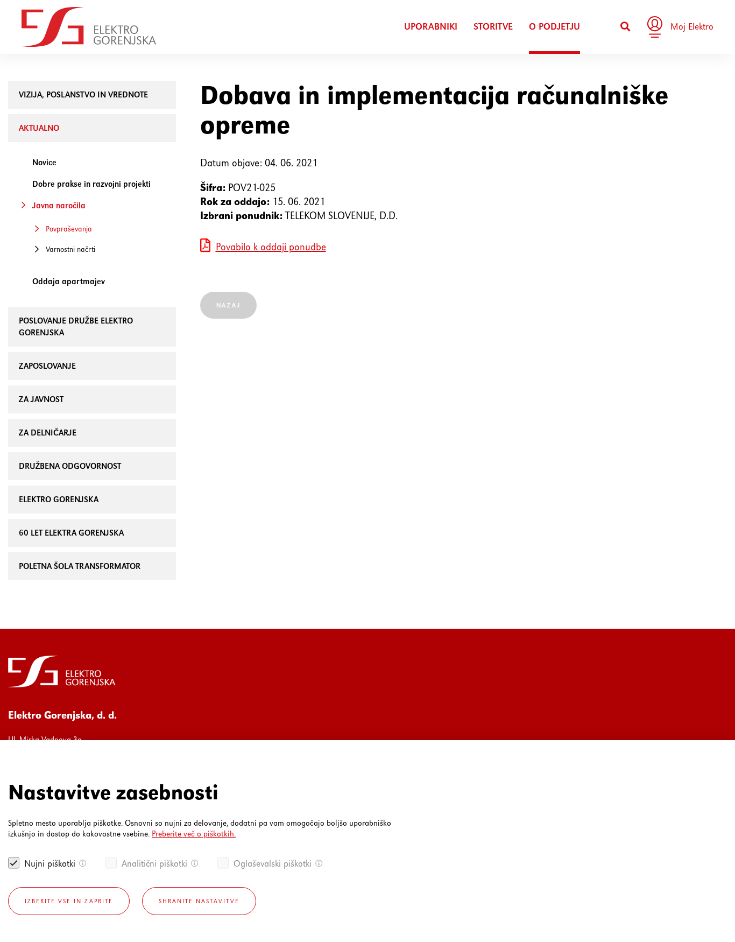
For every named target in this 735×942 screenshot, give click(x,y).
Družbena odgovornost (70, 466)
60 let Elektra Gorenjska (71, 533)
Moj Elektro (691, 26)
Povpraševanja (69, 229)
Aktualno (39, 128)
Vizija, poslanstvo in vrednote (83, 94)
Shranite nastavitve (199, 901)
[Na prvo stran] (89, 27)
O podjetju (554, 26)
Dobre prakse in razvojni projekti (91, 184)
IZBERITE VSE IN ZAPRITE (69, 901)
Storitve (493, 26)
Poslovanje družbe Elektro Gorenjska (76, 326)
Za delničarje (47, 432)
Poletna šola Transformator (79, 566)
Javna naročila (59, 205)
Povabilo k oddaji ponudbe (271, 247)
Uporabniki (430, 26)
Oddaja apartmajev (68, 281)
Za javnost (41, 399)
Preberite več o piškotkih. (194, 833)
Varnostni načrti (70, 249)
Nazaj (228, 305)
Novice (44, 162)
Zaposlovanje (47, 366)
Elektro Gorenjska (58, 499)
